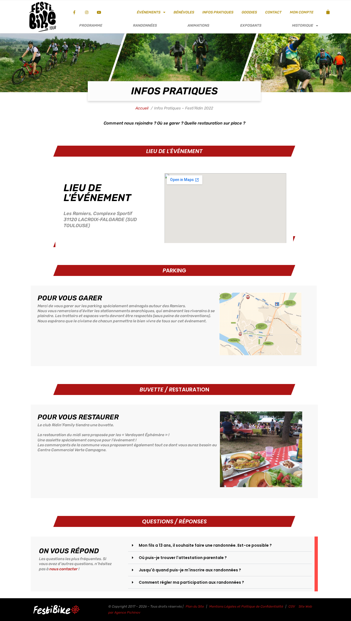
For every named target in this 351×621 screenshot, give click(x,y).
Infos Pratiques (217, 12)
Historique (302, 25)
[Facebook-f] (74, 12)
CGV (291, 606)
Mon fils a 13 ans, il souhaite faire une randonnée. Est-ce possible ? (205, 545)
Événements (148, 12)
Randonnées (145, 25)
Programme (90, 25)
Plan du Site (195, 606)
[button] (220, 545)
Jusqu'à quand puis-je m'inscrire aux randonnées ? (190, 570)
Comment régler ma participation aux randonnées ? (191, 582)
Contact (273, 12)
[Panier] (328, 12)
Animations (198, 25)
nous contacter (63, 569)
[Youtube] (99, 12)
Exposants (250, 25)
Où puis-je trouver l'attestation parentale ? (183, 557)
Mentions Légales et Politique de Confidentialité (246, 606)
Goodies (249, 12)
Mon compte (301, 12)
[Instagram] (87, 12)
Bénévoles (184, 12)
